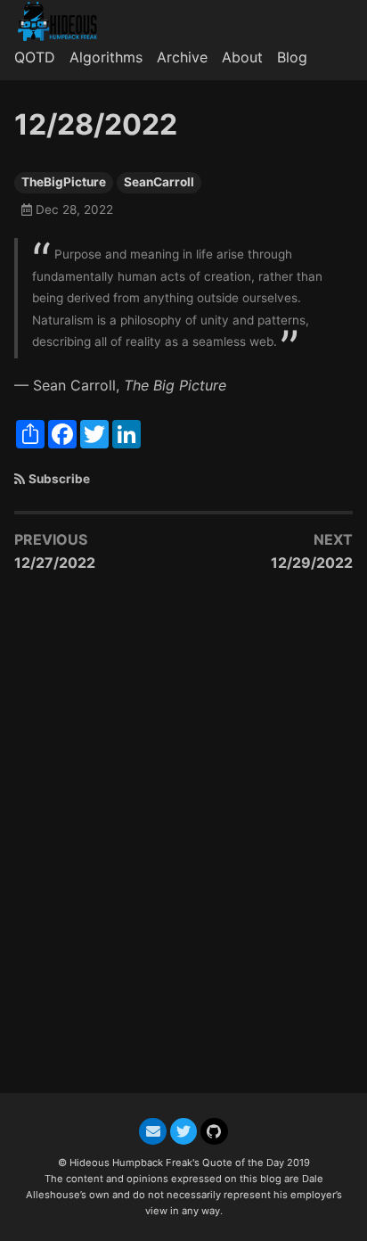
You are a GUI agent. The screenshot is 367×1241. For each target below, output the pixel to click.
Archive (182, 57)
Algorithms (106, 57)
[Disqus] (183, 841)
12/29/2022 (312, 562)
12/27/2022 (54, 562)
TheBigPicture (63, 182)
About (242, 57)
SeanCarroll (159, 182)
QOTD (34, 57)
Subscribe (59, 479)
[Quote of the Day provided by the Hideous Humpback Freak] (64, 21)
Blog (292, 57)
